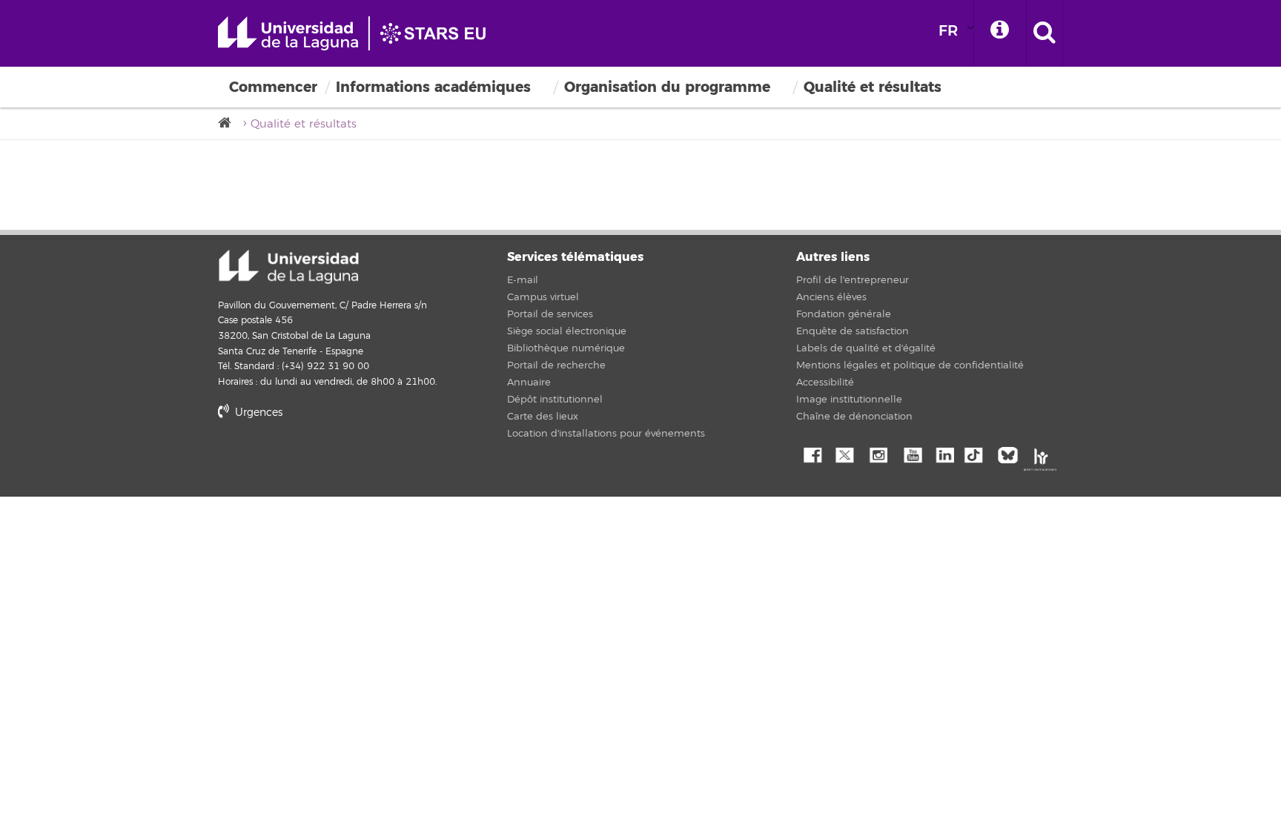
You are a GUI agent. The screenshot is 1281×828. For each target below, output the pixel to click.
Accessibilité (825, 382)
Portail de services (550, 314)
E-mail (522, 280)
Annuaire (529, 382)
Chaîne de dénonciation (854, 417)
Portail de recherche (556, 365)
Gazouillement (844, 454)
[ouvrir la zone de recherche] (1044, 33)
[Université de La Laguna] (229, 123)
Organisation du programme (667, 87)
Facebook (811, 454)
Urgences (257, 412)
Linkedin (944, 454)
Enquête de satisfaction (852, 331)
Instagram (878, 454)
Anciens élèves (831, 297)
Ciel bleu (1011, 454)
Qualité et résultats (872, 87)
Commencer (273, 87)
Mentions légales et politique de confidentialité (910, 365)
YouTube (911, 454)
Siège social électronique (566, 331)
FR (948, 30)
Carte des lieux (542, 417)
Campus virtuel (543, 297)
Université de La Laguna (359, 33)
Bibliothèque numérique (566, 348)
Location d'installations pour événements (606, 434)
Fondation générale (843, 314)
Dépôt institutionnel (555, 399)
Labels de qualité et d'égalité (866, 348)
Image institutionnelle (849, 399)
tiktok (978, 454)
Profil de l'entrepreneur (852, 280)
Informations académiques (433, 87)
